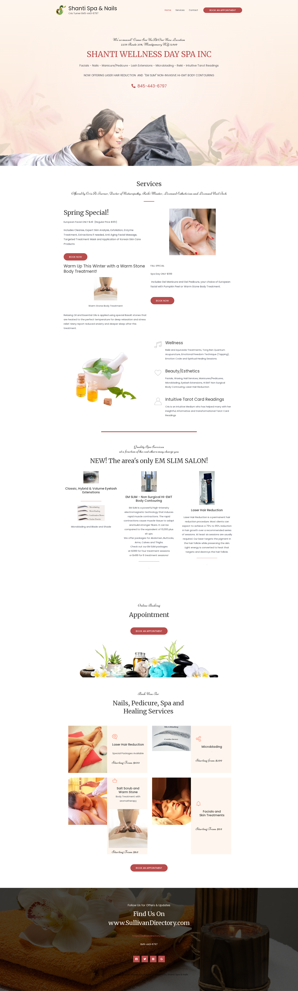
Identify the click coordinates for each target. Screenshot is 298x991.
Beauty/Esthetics (182, 371)
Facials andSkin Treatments (211, 813)
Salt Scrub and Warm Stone (128, 790)
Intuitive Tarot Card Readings (194, 399)
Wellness (174, 343)
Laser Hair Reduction (207, 510)
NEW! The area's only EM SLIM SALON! (149, 461)
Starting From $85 (125, 851)
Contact (193, 10)
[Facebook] (136, 959)
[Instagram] (153, 959)
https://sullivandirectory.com (149, 935)
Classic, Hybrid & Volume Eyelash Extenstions (91, 490)
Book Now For (148, 693)
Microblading (212, 746)
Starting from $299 (209, 760)
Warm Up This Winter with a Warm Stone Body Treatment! (104, 268)
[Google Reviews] (161, 959)
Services (180, 10)
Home (168, 10)
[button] (222, 10)
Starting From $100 (126, 762)
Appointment (149, 615)
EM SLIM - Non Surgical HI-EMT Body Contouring (149, 499)
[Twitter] (145, 959)
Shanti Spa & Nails (92, 8)
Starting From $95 (209, 829)
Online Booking (149, 605)
